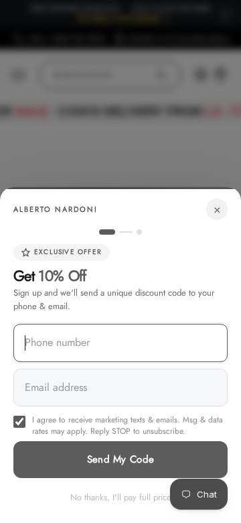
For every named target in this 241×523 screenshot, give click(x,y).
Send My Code (121, 459)
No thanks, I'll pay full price (120, 497)
